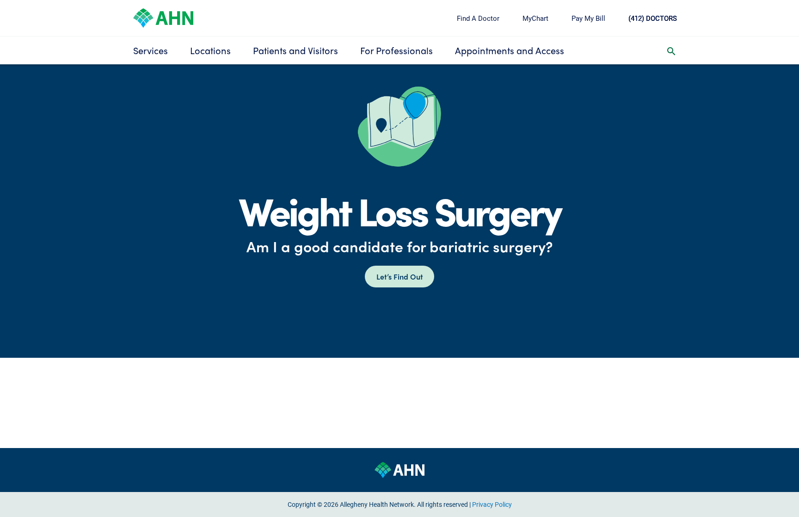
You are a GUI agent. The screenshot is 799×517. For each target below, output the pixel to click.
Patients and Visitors (295, 50)
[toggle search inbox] (671, 50)
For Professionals (396, 50)
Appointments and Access (509, 50)
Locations (210, 50)
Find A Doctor (478, 18)
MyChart (535, 18)
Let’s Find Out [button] (399, 276)
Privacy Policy (492, 504)
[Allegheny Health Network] (163, 17)
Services (150, 50)
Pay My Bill (588, 18)
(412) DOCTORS (652, 18)
